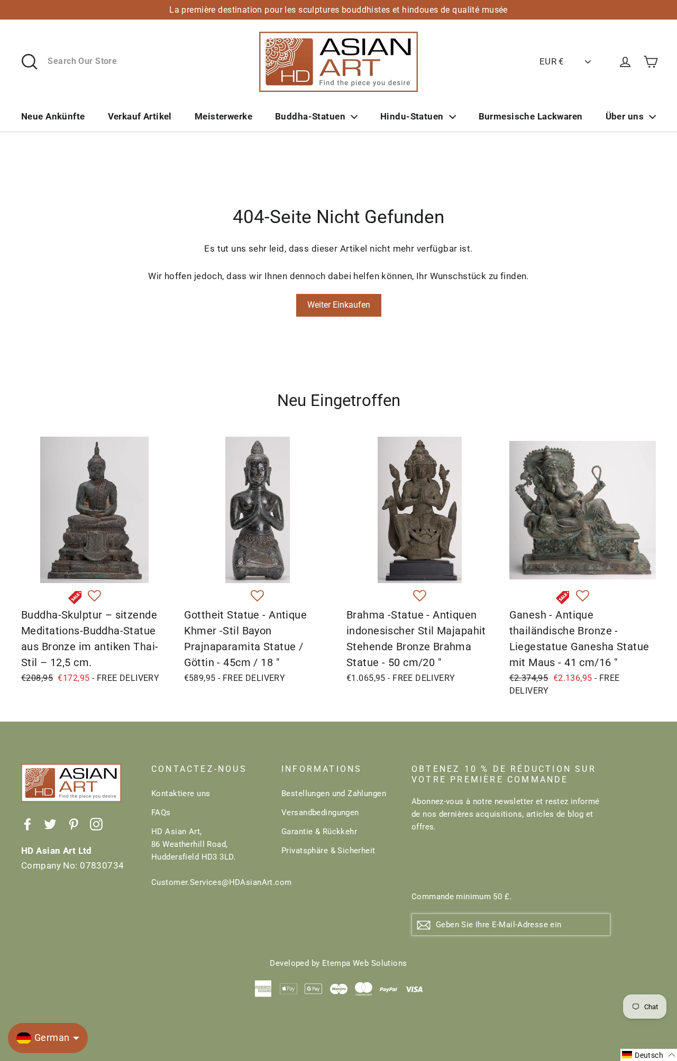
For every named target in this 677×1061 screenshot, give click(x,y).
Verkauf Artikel (140, 116)
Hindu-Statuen (412, 116)
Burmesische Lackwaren (531, 116)
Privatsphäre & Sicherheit (328, 850)
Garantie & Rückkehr (319, 831)
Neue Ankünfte (53, 116)
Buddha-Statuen (310, 116)
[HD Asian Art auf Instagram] (96, 823)
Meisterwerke (223, 116)
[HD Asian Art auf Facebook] (27, 823)
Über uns (625, 116)
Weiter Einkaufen (338, 305)
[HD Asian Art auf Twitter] (50, 823)
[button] (94, 596)
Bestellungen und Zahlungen (333, 793)
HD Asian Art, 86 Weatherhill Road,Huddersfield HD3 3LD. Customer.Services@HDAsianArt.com (208, 857)
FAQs (161, 812)
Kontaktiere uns (180, 793)
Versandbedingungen (320, 812)
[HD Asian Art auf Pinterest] (73, 823)
